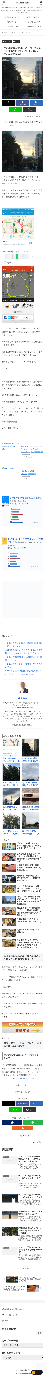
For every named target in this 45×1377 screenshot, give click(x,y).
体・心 (17, 41)
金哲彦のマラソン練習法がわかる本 (25, 498)
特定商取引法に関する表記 (13, 1309)
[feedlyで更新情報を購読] (33, 1122)
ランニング (7, 41)
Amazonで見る (16, 509)
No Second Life (22, 3)
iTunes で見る (38, 452)
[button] (29, 109)
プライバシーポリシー (11, 1315)
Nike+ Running (26, 471)
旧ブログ (6, 1321)
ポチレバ (29, 456)
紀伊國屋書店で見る (17, 522)
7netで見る (15, 517)
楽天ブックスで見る (17, 514)
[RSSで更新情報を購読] (22, 1128)
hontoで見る (15, 519)
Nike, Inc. (24, 474)
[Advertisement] (21, 600)
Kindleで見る (15, 512)
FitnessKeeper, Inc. (27, 452)
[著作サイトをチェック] (12, 1122)
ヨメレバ (36, 522)
